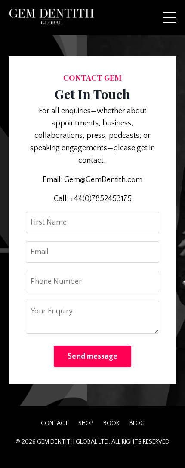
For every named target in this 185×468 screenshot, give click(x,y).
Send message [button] (92, 356)
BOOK (111, 423)
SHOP (85, 423)
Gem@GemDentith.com (103, 180)
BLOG (137, 423)
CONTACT (54, 423)
